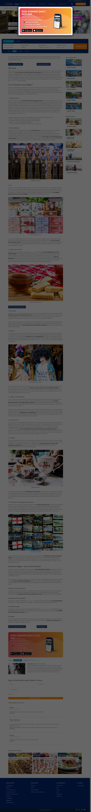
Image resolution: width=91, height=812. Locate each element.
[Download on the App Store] (38, 30)
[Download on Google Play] (27, 30)
